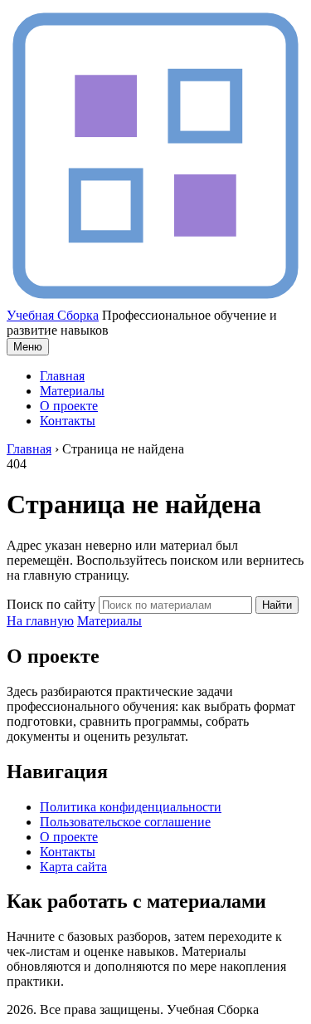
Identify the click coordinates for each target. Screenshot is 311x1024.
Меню (27, 347)
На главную (40, 621)
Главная (62, 376)
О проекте (69, 406)
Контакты (67, 421)
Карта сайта (73, 867)
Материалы (72, 391)
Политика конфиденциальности (130, 807)
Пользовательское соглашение (125, 822)
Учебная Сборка (53, 315)
